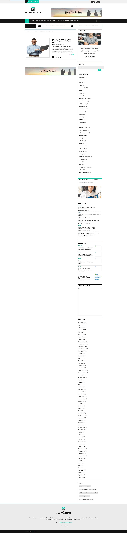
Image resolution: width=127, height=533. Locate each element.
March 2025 (80, 363)
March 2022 (80, 441)
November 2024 (81, 372)
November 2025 (81, 344)
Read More (71, 54)
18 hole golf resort (94, 492)
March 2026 (80, 334)
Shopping (83, 154)
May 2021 (80, 465)
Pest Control (83, 146)
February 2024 (81, 391)
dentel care (83, 106)
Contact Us (76, 20)
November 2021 (81, 451)
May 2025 (80, 358)
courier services (84, 101)
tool (81, 161)
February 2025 (81, 365)
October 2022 (81, 425)
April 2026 (80, 332)
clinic (82, 95)
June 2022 (80, 434)
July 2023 (80, 403)
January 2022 (81, 446)
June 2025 (80, 356)
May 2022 (80, 437)
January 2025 (81, 368)
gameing (83, 122)
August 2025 (80, 351)
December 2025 (81, 341)
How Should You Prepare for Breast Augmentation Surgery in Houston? (86, 228)
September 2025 (81, 348)
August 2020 (80, 472)
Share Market (66, 20)
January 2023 (81, 417)
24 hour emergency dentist (84, 496)
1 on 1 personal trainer (83, 489)
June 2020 (80, 477)
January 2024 (81, 394)
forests (82, 119)
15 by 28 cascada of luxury (84, 492)
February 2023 (81, 415)
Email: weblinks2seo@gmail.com (86, 182)
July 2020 (80, 475)
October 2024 (81, 375)
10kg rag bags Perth (93, 489)
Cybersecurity (84, 103)
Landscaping (83, 135)
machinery (83, 143)
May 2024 (80, 384)
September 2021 (81, 456)
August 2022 (80, 429)
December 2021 (81, 448)
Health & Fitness (47, 20)
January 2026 (81, 339)
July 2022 (80, 432)
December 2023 (81, 396)
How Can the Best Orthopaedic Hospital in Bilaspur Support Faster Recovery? (88, 234)
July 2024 (80, 379)
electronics (83, 111)
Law (61, 20)
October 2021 (81, 453)
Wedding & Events (85, 172)
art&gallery (83, 77)
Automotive (35, 20)
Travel (72, 25)
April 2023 (80, 410)
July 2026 (80, 325)
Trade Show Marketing (85, 167)
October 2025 (81, 346)
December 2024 (81, 370)
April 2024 (80, 387)
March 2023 (80, 413)
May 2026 (80, 329)
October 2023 (81, 401)
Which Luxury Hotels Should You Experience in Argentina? (89, 214)
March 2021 (80, 470)
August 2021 (80, 458)
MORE (71, 20)
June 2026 (80, 327)
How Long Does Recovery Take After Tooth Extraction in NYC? (88, 221)
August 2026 (80, 322)
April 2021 (80, 467)
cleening (83, 93)
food (82, 117)
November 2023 (81, 398)
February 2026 (81, 337)
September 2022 (81, 427)
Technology (83, 159)
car (81, 90)
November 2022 (81, 422)
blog (82, 85)
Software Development (86, 156)
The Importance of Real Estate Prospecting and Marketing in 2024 (61, 41)
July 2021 (80, 460)
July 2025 (80, 353)
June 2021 (80, 463)
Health (82, 124)
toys (82, 164)
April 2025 (80, 360)
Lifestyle (83, 140)
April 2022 (80, 439)
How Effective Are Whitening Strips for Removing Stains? (87, 208)
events (82, 114)
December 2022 (81, 420)
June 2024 (80, 382)
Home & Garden (55, 20)
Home (28, 31)
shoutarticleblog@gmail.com (66, 522)
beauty (82, 82)
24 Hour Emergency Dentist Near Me (86, 499)
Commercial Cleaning (85, 98)
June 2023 (80, 406)
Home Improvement (85, 132)
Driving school (84, 109)
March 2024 (80, 389)
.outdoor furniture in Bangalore (85, 486)
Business (41, 20)
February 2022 (81, 444)
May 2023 (80, 408)
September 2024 (81, 377)
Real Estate (83, 148)
